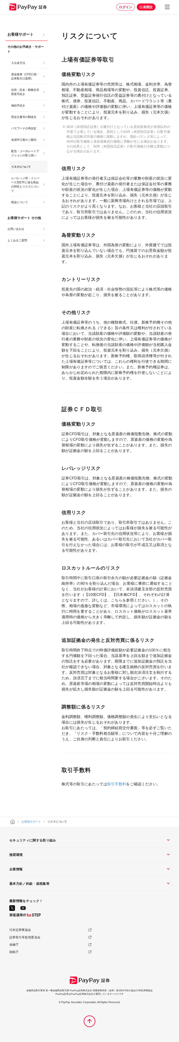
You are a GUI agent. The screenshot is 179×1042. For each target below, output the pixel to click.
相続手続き (18, 105)
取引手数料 (116, 784)
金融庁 (14, 944)
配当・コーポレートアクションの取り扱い (25, 153)
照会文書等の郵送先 (23, 117)
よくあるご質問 (17, 240)
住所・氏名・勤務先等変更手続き (25, 92)
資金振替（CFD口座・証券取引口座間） (25, 76)
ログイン (125, 7)
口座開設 (146, 7)
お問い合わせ (15, 229)
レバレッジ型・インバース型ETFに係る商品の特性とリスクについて (25, 184)
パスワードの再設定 (23, 128)
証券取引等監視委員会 (24, 937)
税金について (19, 202)
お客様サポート (20, 34)
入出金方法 (18, 63)
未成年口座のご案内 (23, 139)
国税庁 (14, 952)
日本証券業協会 (20, 930)
